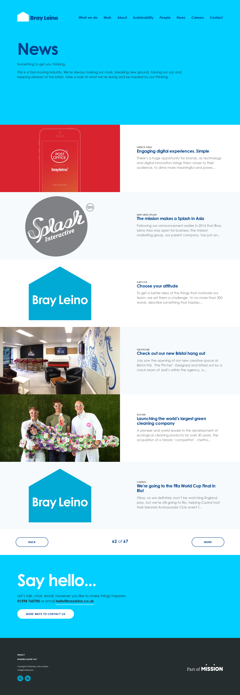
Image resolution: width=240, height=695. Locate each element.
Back (38, 542)
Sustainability (143, 18)
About (122, 18)
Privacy (21, 655)
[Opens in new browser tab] (205, 667)
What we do (88, 18)
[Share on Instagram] (20, 678)
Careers (197, 18)
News (181, 18)
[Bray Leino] (37, 17)
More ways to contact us (45, 614)
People (165, 18)
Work (107, 18)
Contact (216, 18)
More (214, 542)
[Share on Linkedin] (28, 678)
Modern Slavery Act (27, 659)
